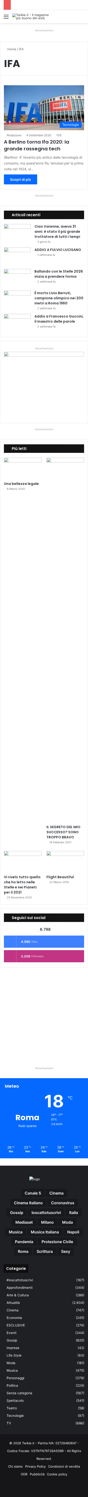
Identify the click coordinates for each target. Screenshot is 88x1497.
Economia (14, 1318)
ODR (24, 1474)
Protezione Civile (57, 1241)
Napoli (73, 1232)
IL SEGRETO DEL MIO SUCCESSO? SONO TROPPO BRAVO (63, 832)
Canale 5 (33, 1193)
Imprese (13, 1348)
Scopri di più (20, 179)
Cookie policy (57, 1474)
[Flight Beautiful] (65, 861)
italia (73, 1212)
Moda (11, 1363)
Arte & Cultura (18, 1295)
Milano (47, 1222)
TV (9, 1423)
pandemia (24, 1241)
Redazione (14, 135)
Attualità (13, 1303)
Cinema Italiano (28, 1202)
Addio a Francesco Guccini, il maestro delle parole (59, 319)
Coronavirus (62, 1202)
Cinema (13, 1310)
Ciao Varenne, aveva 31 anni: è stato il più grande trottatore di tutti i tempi (57, 231)
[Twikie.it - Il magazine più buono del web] (31, 16)
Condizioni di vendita (64, 1466)
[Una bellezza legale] (23, 468)
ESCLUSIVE (16, 1325)
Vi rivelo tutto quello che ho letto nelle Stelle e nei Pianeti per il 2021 (22, 885)
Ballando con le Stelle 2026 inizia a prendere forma (58, 274)
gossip (16, 1212)
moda (67, 1222)
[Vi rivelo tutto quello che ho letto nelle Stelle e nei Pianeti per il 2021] (23, 861)
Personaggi (15, 1378)
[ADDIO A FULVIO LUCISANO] (17, 256)
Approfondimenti (20, 1288)
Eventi (11, 1333)
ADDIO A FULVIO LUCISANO (57, 249)
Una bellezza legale (21, 483)
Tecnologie (15, 1416)
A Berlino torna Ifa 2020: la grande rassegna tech (36, 145)
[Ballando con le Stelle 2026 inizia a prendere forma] (17, 278)
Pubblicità (37, 1474)
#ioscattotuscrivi (20, 1280)
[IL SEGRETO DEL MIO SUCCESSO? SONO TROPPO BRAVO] (65, 640)
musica (15, 1232)
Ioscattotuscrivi (46, 1212)
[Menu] (6, 18)
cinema (56, 1193)
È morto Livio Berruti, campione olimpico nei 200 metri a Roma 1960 (58, 298)
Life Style (14, 1355)
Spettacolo (15, 1400)
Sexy (65, 1251)
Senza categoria (19, 1393)
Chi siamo (15, 1466)
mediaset (24, 1222)
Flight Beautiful (60, 877)
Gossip (12, 1340)
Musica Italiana (45, 1232)
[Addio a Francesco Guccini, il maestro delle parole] (17, 323)
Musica (12, 1370)
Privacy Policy (35, 1466)
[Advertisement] (44, 1014)
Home (11, 49)
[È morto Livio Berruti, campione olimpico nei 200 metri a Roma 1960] (17, 300)
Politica (12, 1385)
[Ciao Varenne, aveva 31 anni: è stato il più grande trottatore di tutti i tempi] (17, 233)
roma (23, 1251)
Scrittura (45, 1251)
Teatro (12, 1408)
